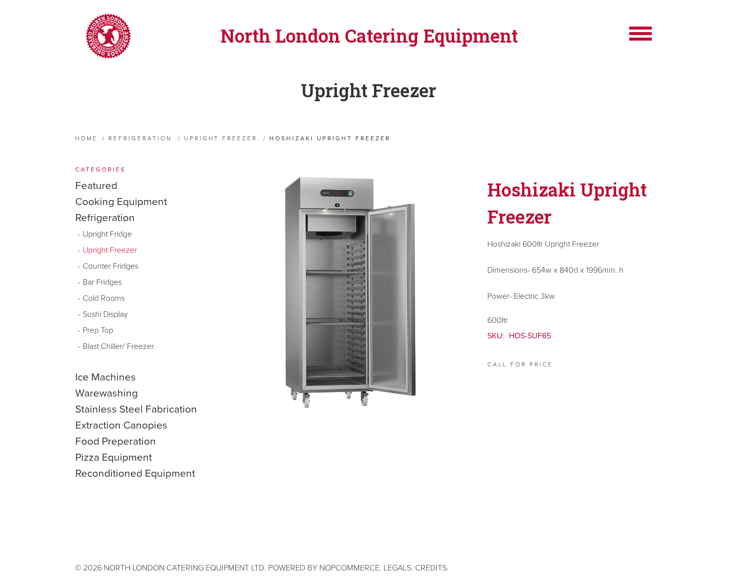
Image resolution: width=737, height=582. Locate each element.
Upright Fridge (107, 234)
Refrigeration (105, 218)
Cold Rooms (104, 298)
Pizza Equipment (113, 457)
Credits (431, 568)
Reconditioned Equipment (135, 473)
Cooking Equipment (121, 202)
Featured (96, 185)
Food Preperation (115, 441)
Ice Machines (105, 377)
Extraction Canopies (121, 425)
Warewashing (106, 393)
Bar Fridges (102, 282)
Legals (397, 568)
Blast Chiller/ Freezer (118, 346)
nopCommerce (349, 568)
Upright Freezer (368, 90)
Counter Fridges (110, 266)
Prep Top (98, 330)
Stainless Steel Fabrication (136, 409)
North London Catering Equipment (369, 36)
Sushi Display (105, 314)
